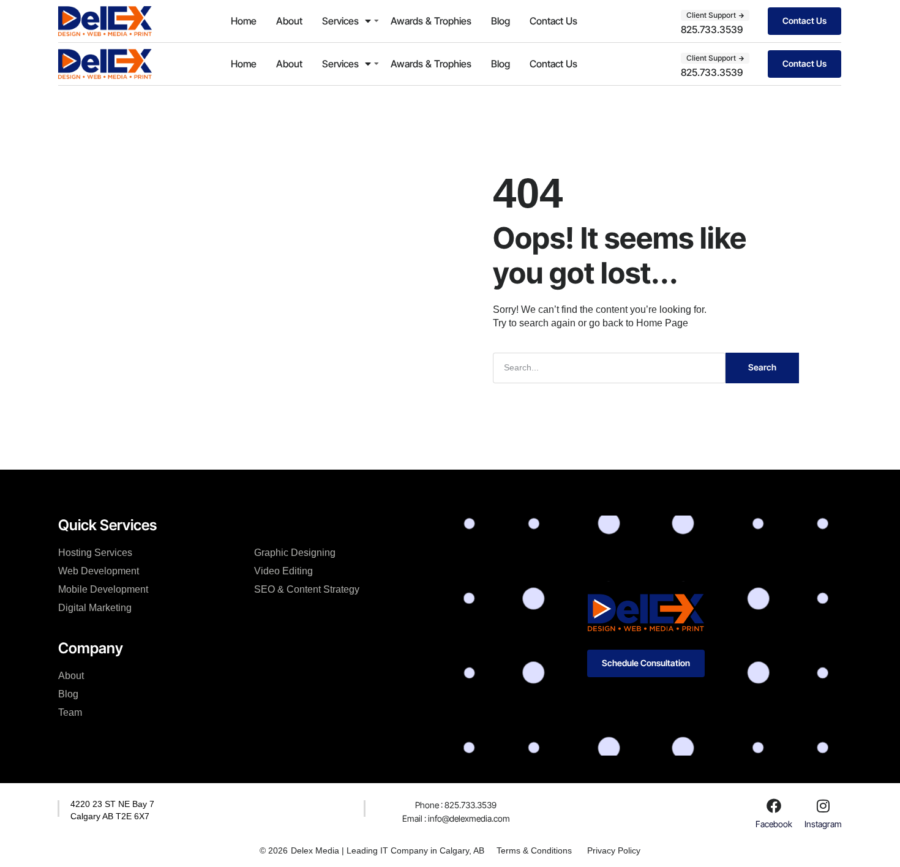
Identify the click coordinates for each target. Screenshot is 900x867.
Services (340, 21)
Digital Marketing (95, 607)
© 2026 (274, 850)
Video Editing (283, 571)
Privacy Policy (613, 850)
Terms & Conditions (534, 850)
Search (762, 367)
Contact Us (553, 21)
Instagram (823, 824)
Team (70, 712)
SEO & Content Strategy (306, 589)
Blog (500, 21)
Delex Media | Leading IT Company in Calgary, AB (387, 850)
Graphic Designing (295, 552)
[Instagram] (823, 805)
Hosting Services (95, 552)
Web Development (98, 571)
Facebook (774, 824)
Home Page (662, 323)
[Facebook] (774, 805)
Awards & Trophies (431, 21)
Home (244, 21)
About (289, 21)
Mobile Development (103, 589)
